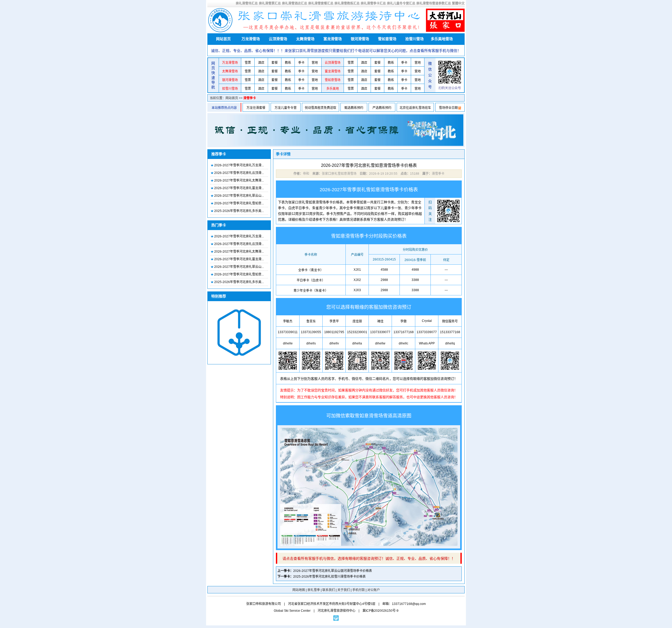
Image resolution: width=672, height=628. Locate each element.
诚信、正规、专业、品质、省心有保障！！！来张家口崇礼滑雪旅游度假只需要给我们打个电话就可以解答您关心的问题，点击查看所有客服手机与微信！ (336, 51)
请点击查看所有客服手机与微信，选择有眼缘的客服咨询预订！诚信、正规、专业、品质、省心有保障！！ (368, 558)
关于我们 (343, 590)
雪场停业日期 (448, 108)
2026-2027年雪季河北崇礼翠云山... (239, 196)
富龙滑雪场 (332, 39)
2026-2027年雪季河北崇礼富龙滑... (239, 188)
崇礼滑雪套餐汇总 (320, 3)
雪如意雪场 (387, 39)
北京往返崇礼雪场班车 (415, 108)
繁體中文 (458, 3)
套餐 (274, 63)
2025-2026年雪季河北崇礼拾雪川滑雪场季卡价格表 (329, 576)
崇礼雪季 (313, 590)
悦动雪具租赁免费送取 (320, 108)
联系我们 (328, 590)
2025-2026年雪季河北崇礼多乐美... (239, 211)
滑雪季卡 (249, 98)
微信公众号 (430, 75)
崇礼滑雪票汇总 (270, 3)
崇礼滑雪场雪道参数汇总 (433, 3)
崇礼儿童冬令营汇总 (401, 3)
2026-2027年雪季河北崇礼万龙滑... (239, 165)
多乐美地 (332, 89)
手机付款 (358, 590)
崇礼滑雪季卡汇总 (373, 3)
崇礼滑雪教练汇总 (347, 3)
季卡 (301, 63)
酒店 (261, 63)
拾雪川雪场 (414, 39)
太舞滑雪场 (305, 39)
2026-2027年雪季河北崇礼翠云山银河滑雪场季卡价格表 (332, 571)
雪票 (248, 63)
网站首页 (223, 39)
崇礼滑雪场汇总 (247, 3)
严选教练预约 (381, 108)
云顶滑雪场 (278, 39)
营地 (315, 63)
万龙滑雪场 (251, 39)
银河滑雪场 (360, 39)
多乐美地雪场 (442, 39)
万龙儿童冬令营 (286, 108)
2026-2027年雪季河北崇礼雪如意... (239, 203)
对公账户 (373, 590)
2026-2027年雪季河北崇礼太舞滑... (239, 180)
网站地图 (298, 590)
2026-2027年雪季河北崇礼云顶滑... (239, 173)
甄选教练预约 (353, 108)
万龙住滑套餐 (255, 108)
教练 (288, 63)
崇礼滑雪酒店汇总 (294, 3)
